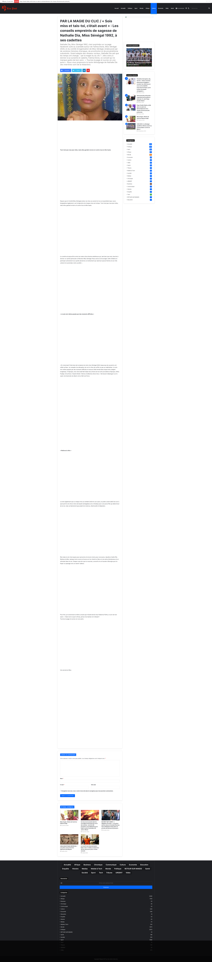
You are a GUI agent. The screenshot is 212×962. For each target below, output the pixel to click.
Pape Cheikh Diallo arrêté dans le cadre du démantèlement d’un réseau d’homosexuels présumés (144, 108)
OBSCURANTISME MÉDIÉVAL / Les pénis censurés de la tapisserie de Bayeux (68, 847)
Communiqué (130, 186)
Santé (172, 8)
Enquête (129, 191)
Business (129, 184)
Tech (128, 194)
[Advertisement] (89, 137)
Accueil (117, 8)
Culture (154, 8)
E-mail (62, 784)
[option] (139, 57)
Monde (141, 8)
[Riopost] (9, 8)
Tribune (129, 168)
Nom (61, 778)
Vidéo (167, 8)
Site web (93, 784)
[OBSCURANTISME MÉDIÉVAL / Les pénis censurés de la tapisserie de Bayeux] (69, 839)
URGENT (129, 181)
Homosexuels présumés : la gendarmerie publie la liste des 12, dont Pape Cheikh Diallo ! (138, 62)
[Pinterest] (88, 70)
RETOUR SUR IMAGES (133, 197)
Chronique (130, 178)
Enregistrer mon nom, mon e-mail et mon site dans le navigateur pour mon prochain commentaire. (87, 791)
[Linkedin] (84, 70)
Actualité (123, 8)
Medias (129, 176)
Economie (160, 8)
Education (130, 199)
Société (129, 173)
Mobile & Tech (131, 170)
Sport (136, 8)
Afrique (147, 8)
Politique (130, 8)
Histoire (129, 189)
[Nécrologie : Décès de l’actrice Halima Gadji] (69, 815)
